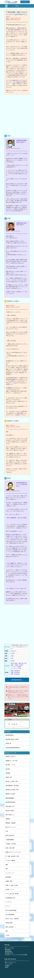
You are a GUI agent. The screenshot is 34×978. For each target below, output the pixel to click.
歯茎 (16, 29)
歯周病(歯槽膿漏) (10, 798)
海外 (7, 931)
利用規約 (7, 965)
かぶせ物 (12, 534)
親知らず (16, 242)
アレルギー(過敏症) (10, 860)
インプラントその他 (16, 668)
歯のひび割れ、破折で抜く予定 (19, 663)
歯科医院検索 (8, 951)
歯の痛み (8, 769)
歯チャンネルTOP (9, 948)
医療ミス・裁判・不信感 (12, 885)
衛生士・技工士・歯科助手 (12, 918)
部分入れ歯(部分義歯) (11, 910)
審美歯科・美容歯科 (11, 823)
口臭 (7, 831)
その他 (7, 935)
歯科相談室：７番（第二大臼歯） (18, 517)
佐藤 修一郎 (14, 672)
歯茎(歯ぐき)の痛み (10, 793)
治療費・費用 (9, 881)
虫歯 (14, 548)
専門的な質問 (9, 922)
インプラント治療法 (16, 666)
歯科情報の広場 (9, 953)
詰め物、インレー (10, 889)
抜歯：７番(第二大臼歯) (17, 665)
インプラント (23, 40)
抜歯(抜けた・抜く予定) (11, 760)
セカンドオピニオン (19, 280)
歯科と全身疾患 (9, 927)
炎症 (15, 377)
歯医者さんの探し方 (11, 756)
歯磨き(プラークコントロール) (13, 852)
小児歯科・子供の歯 (11, 843)
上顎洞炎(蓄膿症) (10, 839)
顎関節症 (8, 818)
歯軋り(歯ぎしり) (10, 814)
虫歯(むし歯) (9, 777)
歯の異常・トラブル (11, 764)
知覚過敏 (8, 773)
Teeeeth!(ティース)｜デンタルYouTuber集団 (16, 954)
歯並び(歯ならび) (10, 806)
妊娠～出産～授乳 (10, 848)
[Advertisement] (17, 113)
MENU (17, 6)
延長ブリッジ (15, 381)
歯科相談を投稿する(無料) (12, 739)
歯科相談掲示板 (25, 1)
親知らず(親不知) (10, 835)
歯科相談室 (8, 949)
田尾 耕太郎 (14, 674)
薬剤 (7, 868)
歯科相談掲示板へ (17, 680)
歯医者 (11, 453)
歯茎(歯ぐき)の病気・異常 (12, 789)
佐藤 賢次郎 (14, 670)
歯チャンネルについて (10, 962)
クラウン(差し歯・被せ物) (12, 893)
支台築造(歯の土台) (10, 897)
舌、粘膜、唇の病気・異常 (12, 856)
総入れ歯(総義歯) (10, 914)
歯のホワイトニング (11, 827)
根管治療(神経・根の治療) (12, 785)
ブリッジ (8, 80)
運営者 (6, 967)
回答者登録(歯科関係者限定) (13, 747)
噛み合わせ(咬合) (10, 810)
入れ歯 (13, 80)
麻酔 (7, 864)
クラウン (11, 536)
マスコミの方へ (9, 964)
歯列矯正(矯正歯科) (10, 802)
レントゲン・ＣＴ (10, 873)
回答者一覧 (8, 743)
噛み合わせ (20, 82)
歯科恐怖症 (8, 877)
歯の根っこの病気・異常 (12, 781)
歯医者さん (11, 387)
